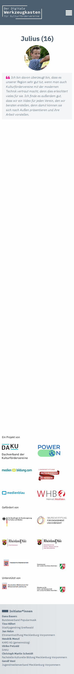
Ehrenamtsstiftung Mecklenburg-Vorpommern (28, 635)
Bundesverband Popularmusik (19, 620)
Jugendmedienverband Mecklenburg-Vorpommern (31, 665)
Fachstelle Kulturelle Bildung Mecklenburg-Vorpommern (34, 657)
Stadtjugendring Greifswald (18, 627)
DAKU (5, 650)
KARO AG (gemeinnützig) (16, 642)
